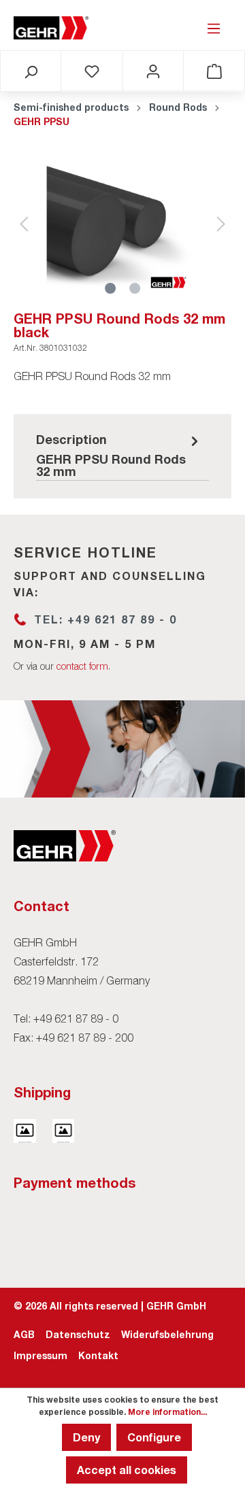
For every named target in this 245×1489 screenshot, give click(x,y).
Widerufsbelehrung (167, 1334)
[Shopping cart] (214, 71)
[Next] (221, 224)
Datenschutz (78, 1334)
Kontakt (98, 1355)
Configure (154, 1437)
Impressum (40, 1355)
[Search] (30, 71)
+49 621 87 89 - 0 (75, 1018)
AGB (24, 1334)
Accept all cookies (126, 1469)
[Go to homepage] (51, 27)
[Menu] (213, 28)
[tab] (119, 454)
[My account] (153, 71)
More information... (167, 1412)
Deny (86, 1437)
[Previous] (24, 224)
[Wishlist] (92, 71)
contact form (82, 666)
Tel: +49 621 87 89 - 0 (105, 619)
